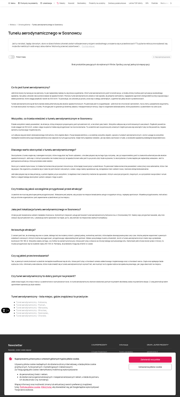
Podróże (154, 3)
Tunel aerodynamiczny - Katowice (31, 302)
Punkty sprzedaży (126, 351)
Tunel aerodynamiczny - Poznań (30, 305)
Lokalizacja (47, 3)
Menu (13, 3)
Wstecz (13, 24)
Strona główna (24, 24)
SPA (147, 3)
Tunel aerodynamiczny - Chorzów (31, 315)
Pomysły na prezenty (29, 3)
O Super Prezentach (99, 351)
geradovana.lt (152, 351)
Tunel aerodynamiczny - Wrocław (31, 310)
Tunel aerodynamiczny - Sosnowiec (32, 313)
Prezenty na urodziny (97, 3)
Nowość (71, 3)
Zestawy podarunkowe (117, 3)
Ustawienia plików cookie (150, 367)
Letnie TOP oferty (136, 3)
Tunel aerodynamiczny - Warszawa (31, 307)
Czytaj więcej (88, 46)
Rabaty (62, 3)
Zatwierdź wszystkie (150, 359)
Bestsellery (81, 3)
